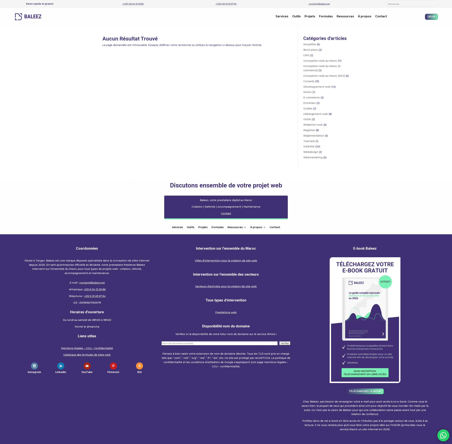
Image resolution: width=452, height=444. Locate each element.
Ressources (345, 16)
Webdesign (310, 152)
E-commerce (311, 97)
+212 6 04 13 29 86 (94, 289)
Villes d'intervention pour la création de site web (226, 260)
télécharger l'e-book (365, 391)
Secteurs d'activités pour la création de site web (226, 286)
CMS (306, 55)
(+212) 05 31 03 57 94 (226, 3)
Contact (381, 16)
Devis (431, 16)
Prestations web (226, 312)
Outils (296, 16)
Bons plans (310, 49)
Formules (326, 16)
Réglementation (313, 135)
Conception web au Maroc (320, 60)
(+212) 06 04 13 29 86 (132, 3)
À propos (364, 16)
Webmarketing (313, 157)
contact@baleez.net (319, 3)
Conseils (308, 81)
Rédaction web (313, 124)
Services (282, 16)
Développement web (317, 86)
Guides (307, 108)
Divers (307, 92)
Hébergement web (315, 114)
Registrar (309, 130)
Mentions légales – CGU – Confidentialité (87, 348)
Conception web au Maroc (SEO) (324, 75)
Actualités (309, 44)
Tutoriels (309, 141)
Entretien (309, 103)
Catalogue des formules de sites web (87, 354)
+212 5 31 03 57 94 (94, 296)
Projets (310, 16)
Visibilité (308, 146)
